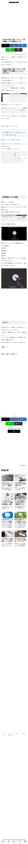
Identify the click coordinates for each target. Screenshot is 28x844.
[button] (18, 50)
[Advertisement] (14, 20)
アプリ (9, 354)
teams (4, 354)
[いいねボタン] (3, 347)
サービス (15, 354)
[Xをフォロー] (14, 431)
